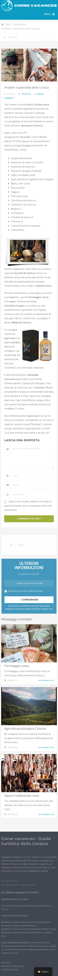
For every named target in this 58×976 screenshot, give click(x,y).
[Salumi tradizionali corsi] (29, 773)
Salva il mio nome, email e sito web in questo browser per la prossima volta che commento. (28, 506)
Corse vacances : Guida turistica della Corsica (26, 841)
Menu (47, 14)
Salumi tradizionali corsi (21, 795)
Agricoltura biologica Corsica (25, 728)
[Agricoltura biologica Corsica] (29, 706)
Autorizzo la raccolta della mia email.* (26, 591)
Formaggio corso (16, 666)
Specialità (26, 94)
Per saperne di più (46, 680)
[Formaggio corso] (29, 643)
